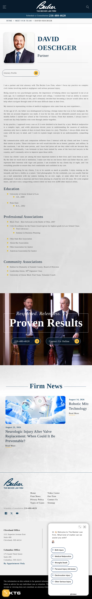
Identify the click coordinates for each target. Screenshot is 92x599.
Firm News (35, 496)
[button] (26, 341)
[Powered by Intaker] (73, 594)
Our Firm (52, 496)
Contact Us (53, 499)
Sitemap (51, 503)
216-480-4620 (57, 15)
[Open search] (87, 7)
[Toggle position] (80, 527)
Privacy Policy (37, 499)
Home (9, 21)
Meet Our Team (23, 21)
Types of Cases (37, 503)
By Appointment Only (14, 563)
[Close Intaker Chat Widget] (84, 527)
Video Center (54, 493)
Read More (10, 446)
